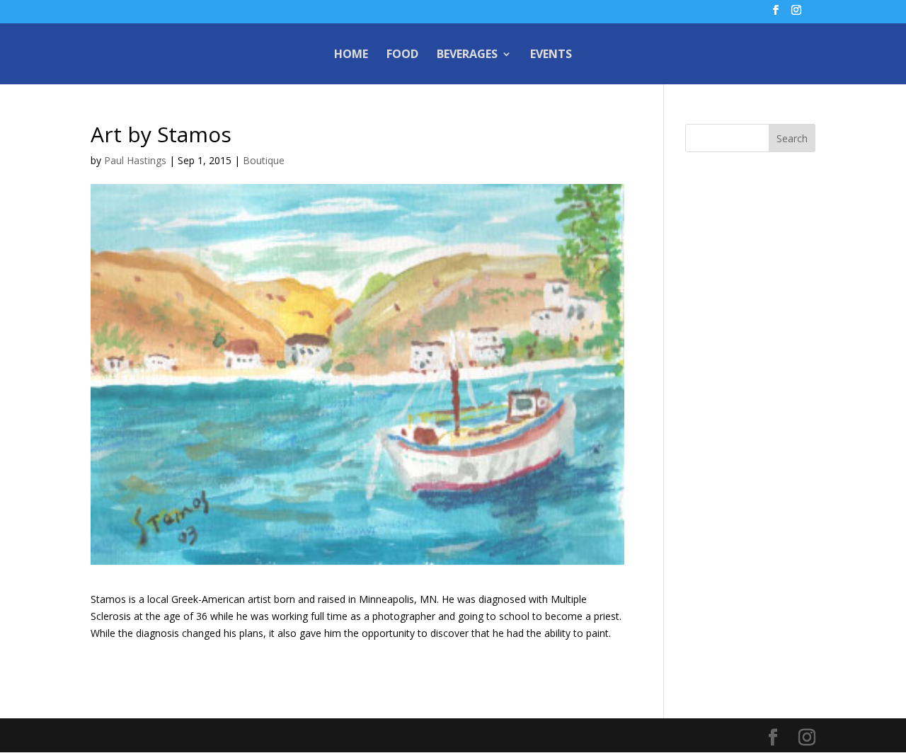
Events (551, 55)
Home (351, 55)
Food (402, 55)
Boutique (264, 160)
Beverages (467, 55)
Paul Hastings (135, 160)
